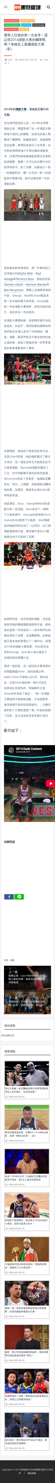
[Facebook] (9, 897)
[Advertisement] (27, 86)
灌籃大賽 (24, 29)
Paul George (38, 25)
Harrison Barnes (12, 25)
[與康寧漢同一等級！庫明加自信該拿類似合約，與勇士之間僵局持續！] (27, 1381)
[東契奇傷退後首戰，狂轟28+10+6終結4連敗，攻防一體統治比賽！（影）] (27, 1117)
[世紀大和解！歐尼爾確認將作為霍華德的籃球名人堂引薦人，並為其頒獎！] (27, 1073)
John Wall (26, 25)
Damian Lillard (27, 20)
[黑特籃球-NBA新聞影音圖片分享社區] (27, 7)
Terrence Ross (11, 29)
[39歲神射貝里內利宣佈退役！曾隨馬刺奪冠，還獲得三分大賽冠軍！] (27, 1249)
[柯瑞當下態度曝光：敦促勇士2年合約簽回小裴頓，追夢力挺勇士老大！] (27, 1205)
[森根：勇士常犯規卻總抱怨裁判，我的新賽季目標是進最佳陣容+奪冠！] (27, 1337)
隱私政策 (32, 1472)
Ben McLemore (11, 20)
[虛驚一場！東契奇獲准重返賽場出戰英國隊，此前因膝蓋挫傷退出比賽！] (27, 1293)
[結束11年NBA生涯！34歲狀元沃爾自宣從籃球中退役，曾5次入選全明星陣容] (27, 1161)
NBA (10, 59)
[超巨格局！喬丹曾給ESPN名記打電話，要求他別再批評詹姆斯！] (27, 1425)
